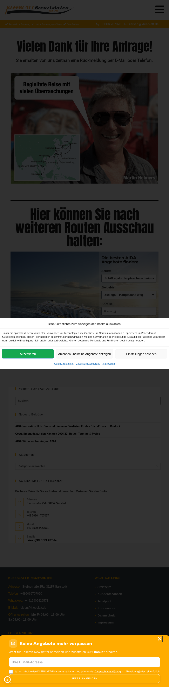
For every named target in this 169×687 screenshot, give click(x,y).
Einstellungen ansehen (141, 353)
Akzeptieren (28, 353)
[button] (159, 638)
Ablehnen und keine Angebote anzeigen (84, 353)
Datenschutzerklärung (88, 363)
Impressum (108, 363)
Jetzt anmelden (84, 678)
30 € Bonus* (96, 652)
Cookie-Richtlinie (64, 363)
